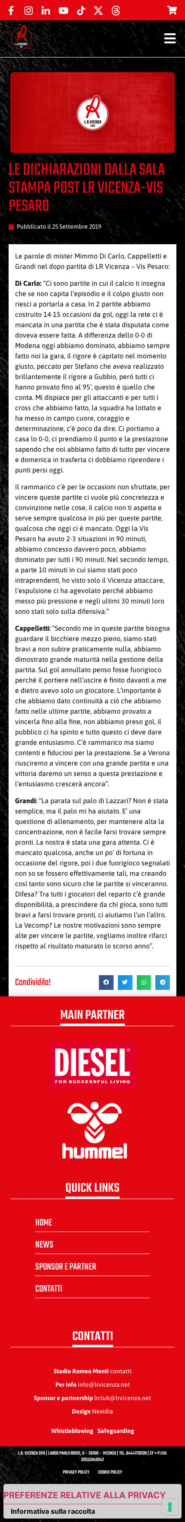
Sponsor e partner (65, 1267)
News (44, 1245)
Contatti (48, 1289)
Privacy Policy (76, 1472)
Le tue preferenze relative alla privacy (85, 1495)
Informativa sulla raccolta (53, 1511)
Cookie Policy (110, 1472)
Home (43, 1223)
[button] (106, 982)
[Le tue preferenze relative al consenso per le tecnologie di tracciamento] (170, 1507)
